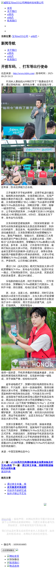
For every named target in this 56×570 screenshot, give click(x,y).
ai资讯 (10, 14)
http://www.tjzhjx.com (23, 73)
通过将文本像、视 (16, 484)
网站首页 (14, 556)
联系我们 (12, 20)
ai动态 (10, 17)
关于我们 (12, 11)
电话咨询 (14, 566)
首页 (9, 8)
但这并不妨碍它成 (16, 490)
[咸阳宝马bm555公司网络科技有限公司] (22, 2)
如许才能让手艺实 (16, 493)
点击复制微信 (8, 550)
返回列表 (6, 471)
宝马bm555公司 (20, 36)
